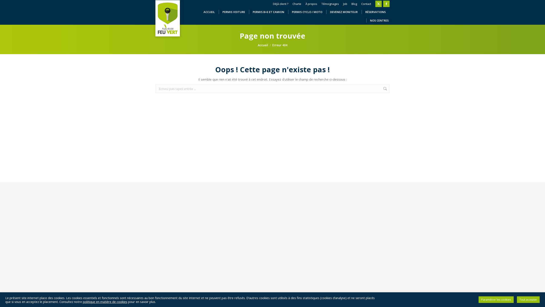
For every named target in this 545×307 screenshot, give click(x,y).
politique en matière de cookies (105, 302)
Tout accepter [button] (528, 299)
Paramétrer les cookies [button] (496, 299)
